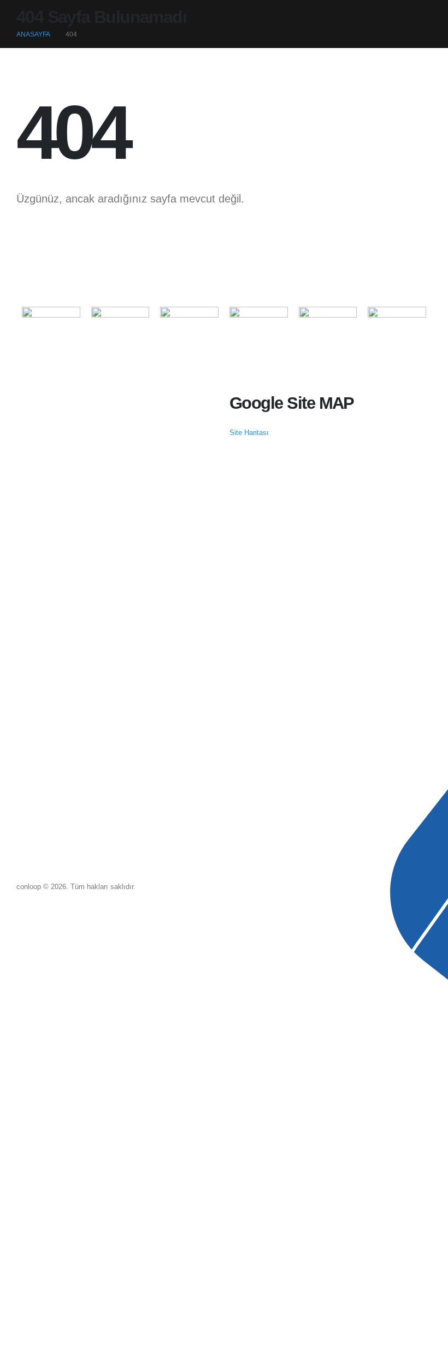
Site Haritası (249, 433)
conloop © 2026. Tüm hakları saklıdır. (75, 887)
